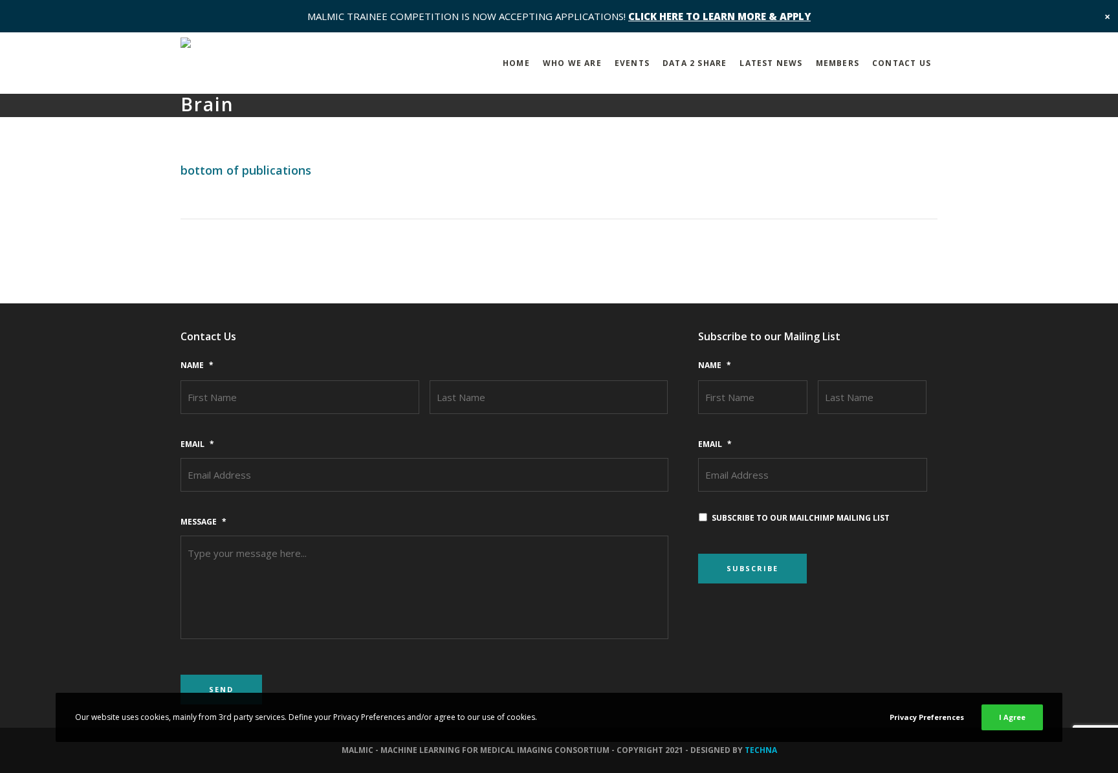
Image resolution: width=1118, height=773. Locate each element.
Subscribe (752, 568)
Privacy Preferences (927, 717)
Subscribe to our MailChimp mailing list (801, 517)
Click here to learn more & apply (719, 16)
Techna (761, 750)
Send (221, 689)
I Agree (1012, 717)
